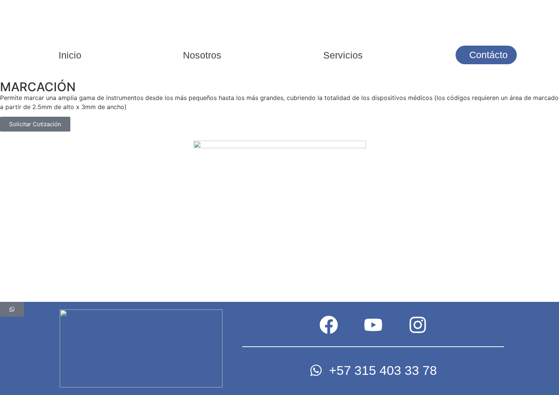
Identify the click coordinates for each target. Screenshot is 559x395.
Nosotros (202, 55)
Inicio (70, 55)
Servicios (343, 55)
